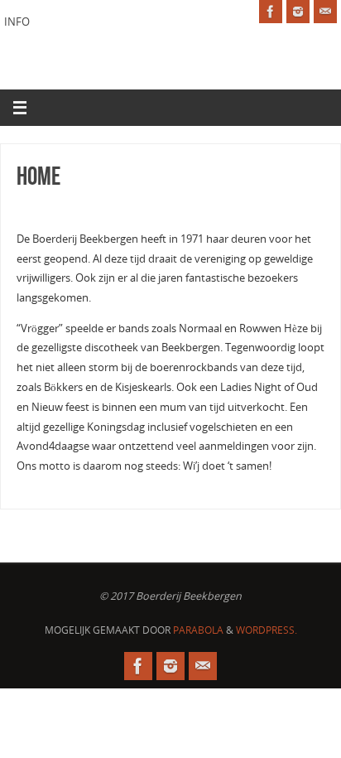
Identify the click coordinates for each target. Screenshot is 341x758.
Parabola (198, 630)
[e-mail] (325, 11)
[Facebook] (270, 11)
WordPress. (266, 630)
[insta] (298, 11)
